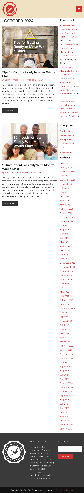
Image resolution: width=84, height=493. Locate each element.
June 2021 (64, 379)
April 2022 (64, 337)
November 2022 (67, 308)
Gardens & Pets (67, 144)
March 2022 (65, 342)
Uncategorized (67, 152)
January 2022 (66, 350)
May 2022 (64, 333)
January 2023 (66, 304)
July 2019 (64, 404)
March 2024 (65, 250)
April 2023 (64, 296)
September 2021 (67, 366)
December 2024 (67, 217)
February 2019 (66, 425)
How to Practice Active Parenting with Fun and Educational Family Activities (69, 108)
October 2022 (66, 313)
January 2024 (66, 259)
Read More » (10, 111)
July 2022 (64, 325)
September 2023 (67, 275)
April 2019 (64, 416)
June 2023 (65, 288)
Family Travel (66, 139)
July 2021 (64, 375)
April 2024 (65, 246)
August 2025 (66, 184)
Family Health (66, 131)
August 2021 (65, 371)
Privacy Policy (61, 490)
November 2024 (67, 221)
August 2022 (66, 321)
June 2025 (65, 192)
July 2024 (64, 234)
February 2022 (66, 346)
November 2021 (67, 358)
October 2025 (66, 176)
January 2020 (66, 383)
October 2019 (66, 391)
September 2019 (67, 396)
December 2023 (67, 263)
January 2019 (66, 429)
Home (23, 80)
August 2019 (65, 400)
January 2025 (66, 213)
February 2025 (66, 209)
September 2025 (67, 180)
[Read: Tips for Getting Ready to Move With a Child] (30, 46)
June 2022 (65, 329)
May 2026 (64, 163)
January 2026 (66, 167)
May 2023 (64, 292)
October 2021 (66, 362)
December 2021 (67, 354)
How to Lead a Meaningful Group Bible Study (68, 71)
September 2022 (67, 317)
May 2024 (64, 242)
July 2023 (64, 284)
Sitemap (70, 490)
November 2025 (67, 172)
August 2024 (66, 230)
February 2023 (66, 300)
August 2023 (66, 279)
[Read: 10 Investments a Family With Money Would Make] (30, 141)
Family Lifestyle (67, 135)
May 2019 (64, 412)
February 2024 (67, 255)
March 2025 (65, 205)
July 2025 (64, 188)
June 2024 (65, 238)
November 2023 (67, 267)
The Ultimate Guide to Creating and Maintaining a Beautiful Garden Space (69, 52)
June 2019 (64, 408)
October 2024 (66, 225)
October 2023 (66, 271)
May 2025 (64, 196)
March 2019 (65, 420)
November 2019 (67, 387)
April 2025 (64, 201)
